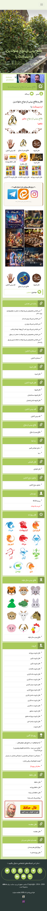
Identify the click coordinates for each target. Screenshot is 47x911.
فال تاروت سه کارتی (33, 679)
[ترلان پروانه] (24, 79)
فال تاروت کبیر (35, 658)
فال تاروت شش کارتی (33, 695)
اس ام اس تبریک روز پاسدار (31, 318)
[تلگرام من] (33, 871)
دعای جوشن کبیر (34, 448)
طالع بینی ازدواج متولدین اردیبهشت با (24, 53)
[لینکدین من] (17, 876)
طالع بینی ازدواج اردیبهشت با (22, 86)
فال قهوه (37, 389)
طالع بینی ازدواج (35, 432)
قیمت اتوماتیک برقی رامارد (31, 761)
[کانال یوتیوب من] (23, 876)
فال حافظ (37, 782)
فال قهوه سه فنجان (34, 395)
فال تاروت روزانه (34, 653)
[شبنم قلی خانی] (10, 79)
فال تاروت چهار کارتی (33, 684)
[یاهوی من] (39, 871)
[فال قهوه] (33, 238)
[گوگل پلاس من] (30, 876)
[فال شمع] (14, 238)
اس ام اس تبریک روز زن (32, 324)
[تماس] (13, 871)
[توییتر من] (7, 871)
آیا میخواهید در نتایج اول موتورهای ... (28, 742)
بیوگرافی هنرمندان (34, 847)
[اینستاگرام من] (20, 871)
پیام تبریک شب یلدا (33, 797)
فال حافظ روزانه (35, 787)
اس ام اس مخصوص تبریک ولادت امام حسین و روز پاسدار (25, 341)
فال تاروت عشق (35, 711)
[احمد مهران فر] (37, 79)
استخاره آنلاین (35, 358)
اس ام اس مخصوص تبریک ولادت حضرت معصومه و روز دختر (24, 312)
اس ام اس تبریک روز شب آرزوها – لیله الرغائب (25, 329)
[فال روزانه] (14, 219)
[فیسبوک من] (26, 871)
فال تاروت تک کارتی (33, 674)
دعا (39, 453)
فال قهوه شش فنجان (33, 400)
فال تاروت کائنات (34, 668)
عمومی (29, 292)
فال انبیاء (37, 374)
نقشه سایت (16, 892)
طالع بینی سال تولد (34, 637)
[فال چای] (33, 257)
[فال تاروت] (33, 219)
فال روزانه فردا (35, 852)
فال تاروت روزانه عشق (32, 716)
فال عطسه (36, 831)
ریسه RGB (36, 501)
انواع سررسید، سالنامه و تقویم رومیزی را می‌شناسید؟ (27, 749)
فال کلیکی (37, 469)
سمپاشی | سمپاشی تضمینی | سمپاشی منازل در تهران (23, 755)
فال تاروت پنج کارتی (33, 690)
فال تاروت (37, 726)
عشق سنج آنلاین (34, 485)
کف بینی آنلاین (35, 416)
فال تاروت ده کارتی (33, 705)
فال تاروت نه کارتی (34, 700)
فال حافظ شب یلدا (34, 792)
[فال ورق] (14, 257)
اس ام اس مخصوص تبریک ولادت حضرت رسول (24, 334)
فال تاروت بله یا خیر (33, 721)
